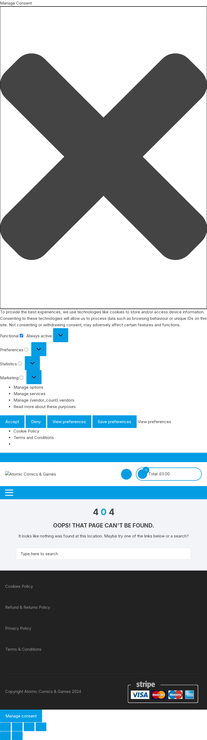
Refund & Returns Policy (27, 607)
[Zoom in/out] (5, 727)
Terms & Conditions (23, 649)
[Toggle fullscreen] (17, 727)
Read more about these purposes (44, 406)
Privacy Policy (18, 628)
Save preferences (114, 421)
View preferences (69, 421)
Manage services (29, 393)
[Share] (29, 727)
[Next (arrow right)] (17, 735)
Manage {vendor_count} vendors (43, 400)
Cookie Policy (26, 431)
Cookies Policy (19, 586)
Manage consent (21, 715)
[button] (103, 157)
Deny (36, 421)
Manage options (28, 387)
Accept (12, 421)
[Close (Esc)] (41, 727)
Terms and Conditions (33, 437)
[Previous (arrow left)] (5, 735)
